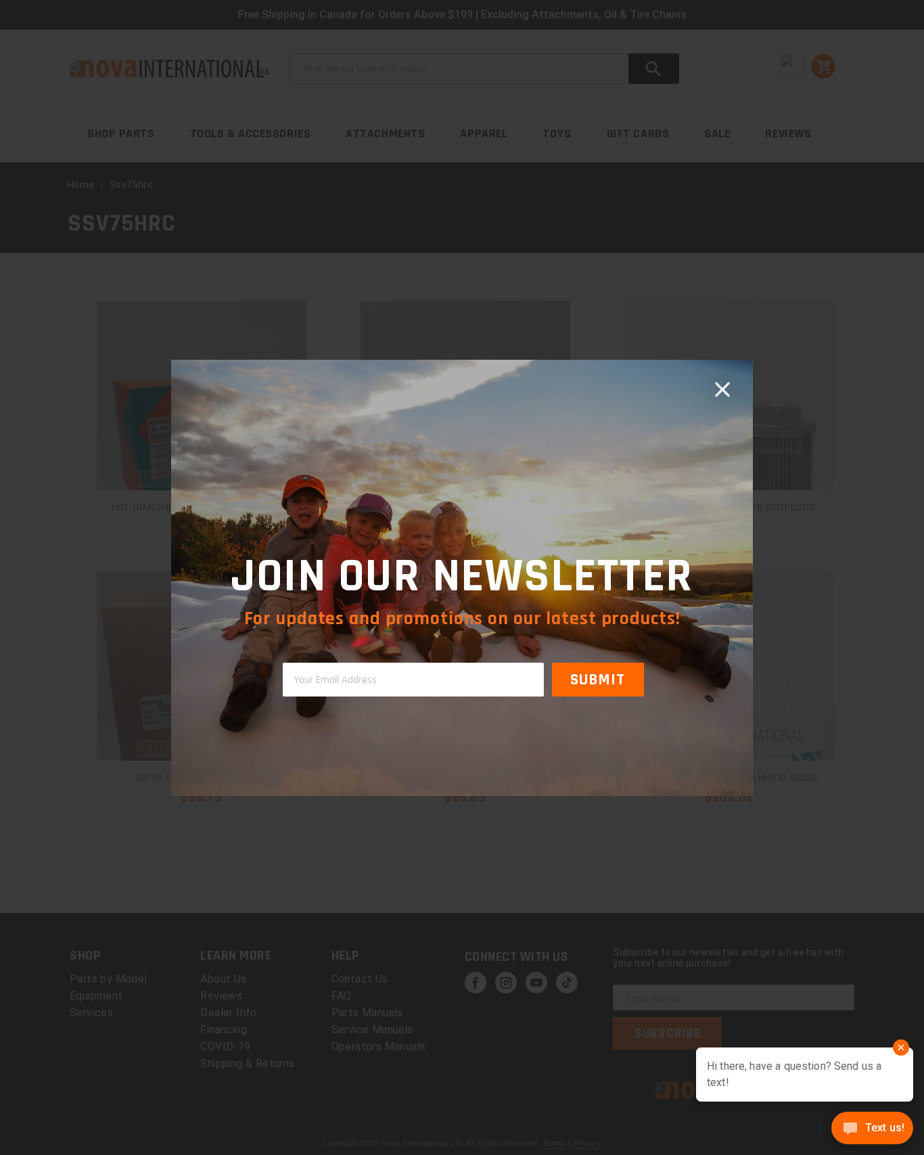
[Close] (722, 390)
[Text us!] (872, 1129)
